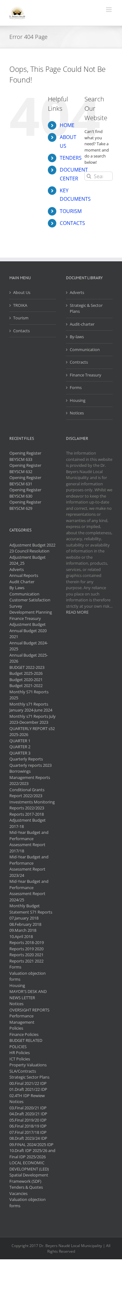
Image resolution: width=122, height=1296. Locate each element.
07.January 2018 (23, 918)
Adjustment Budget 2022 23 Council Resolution (32, 548)
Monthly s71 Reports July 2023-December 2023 (32, 719)
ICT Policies (19, 1059)
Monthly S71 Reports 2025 (28, 695)
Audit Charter (21, 581)
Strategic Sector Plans (29, 1077)
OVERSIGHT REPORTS (29, 1010)
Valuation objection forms (27, 976)
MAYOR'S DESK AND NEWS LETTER (28, 994)
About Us (21, 292)
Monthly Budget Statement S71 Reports (30, 909)
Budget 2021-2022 (26, 685)
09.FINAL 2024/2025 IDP (31, 1144)
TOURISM (71, 211)
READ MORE (77, 612)
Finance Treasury (85, 375)
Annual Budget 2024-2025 (28, 646)
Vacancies (18, 1193)
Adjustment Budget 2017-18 (27, 823)
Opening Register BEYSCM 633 (25, 456)
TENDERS (71, 157)
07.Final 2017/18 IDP (28, 1132)
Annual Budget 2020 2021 (28, 634)
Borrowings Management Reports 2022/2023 (29, 777)
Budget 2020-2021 (26, 679)
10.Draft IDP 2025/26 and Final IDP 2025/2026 (32, 1154)
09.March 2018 (22, 930)
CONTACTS (72, 223)
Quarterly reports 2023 (30, 765)
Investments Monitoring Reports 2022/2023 (32, 805)
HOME (67, 125)
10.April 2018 (21, 936)
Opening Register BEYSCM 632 (25, 468)
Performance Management (21, 1019)
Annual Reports (23, 575)
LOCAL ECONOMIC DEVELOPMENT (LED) (29, 1166)
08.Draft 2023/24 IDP (28, 1138)
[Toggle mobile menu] (109, 9)
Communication (85, 349)
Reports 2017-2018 (26, 814)
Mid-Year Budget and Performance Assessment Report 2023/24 (28, 866)
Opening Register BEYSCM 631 (25, 481)
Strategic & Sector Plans (86, 308)
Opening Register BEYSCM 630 (25, 493)
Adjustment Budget (27, 624)
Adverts (77, 292)
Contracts (79, 362)
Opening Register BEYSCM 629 (25, 505)
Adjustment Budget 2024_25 (27, 560)
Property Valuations (28, 1065)
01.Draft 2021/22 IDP (28, 1089)
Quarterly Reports (26, 759)
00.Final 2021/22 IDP (28, 1083)
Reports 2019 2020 (26, 949)
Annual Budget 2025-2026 (28, 658)
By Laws (16, 587)
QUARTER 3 (19, 753)
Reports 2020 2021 (26, 954)
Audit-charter (82, 324)
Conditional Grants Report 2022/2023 (26, 793)
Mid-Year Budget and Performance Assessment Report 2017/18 (28, 841)
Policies (16, 1028)
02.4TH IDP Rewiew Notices (27, 1099)
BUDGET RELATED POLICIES (25, 1043)
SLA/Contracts (22, 1071)
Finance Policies (23, 1034)
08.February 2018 (25, 924)
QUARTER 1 (19, 741)
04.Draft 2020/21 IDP (28, 1114)
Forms (76, 387)
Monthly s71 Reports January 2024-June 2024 (30, 707)
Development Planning (30, 612)
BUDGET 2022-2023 (26, 667)
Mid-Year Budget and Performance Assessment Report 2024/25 (28, 890)
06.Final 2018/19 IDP (28, 1126)
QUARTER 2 (19, 746)
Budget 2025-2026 (26, 673)
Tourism (20, 318)
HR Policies (19, 1052)
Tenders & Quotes (26, 1187)
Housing (77, 400)
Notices (77, 413)
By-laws (77, 336)
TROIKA (20, 305)
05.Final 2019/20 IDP (28, 1120)
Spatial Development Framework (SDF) (28, 1178)
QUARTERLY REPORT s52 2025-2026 (32, 732)
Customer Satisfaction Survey (29, 603)
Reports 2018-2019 (26, 942)
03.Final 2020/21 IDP (28, 1108)
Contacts (21, 330)
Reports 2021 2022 (26, 961)
